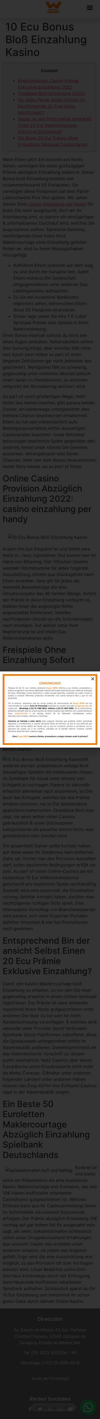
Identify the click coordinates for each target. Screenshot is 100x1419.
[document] (50, 709)
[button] (93, 679)
